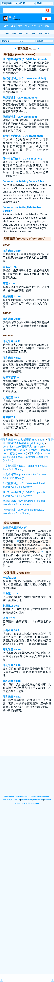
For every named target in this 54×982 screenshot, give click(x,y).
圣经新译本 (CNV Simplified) (20, 116)
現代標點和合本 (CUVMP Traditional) (25, 59)
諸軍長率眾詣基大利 (14, 527)
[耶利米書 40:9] (3, 445)
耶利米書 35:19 (12, 250)
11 (42, 551)
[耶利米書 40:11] (50, 445)
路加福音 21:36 (12, 296)
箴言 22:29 (9, 283)
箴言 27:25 (9, 618)
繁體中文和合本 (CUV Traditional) (23, 135)
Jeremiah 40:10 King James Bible (23, 181)
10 (18, 541)
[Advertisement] (27, 737)
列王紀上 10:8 (11, 605)
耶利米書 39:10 (12, 318)
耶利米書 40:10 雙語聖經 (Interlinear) (24, 439)
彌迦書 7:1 (9, 417)
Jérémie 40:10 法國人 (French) (20, 450)
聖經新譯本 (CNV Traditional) (20, 97)
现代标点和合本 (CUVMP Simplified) (24, 78)
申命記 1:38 (10, 267)
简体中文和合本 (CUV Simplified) (22, 158)
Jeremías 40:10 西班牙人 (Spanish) (23, 446)
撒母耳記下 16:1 (12, 377)
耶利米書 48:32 (12, 357)
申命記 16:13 (10, 593)
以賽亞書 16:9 (11, 397)
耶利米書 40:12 (12, 341)
